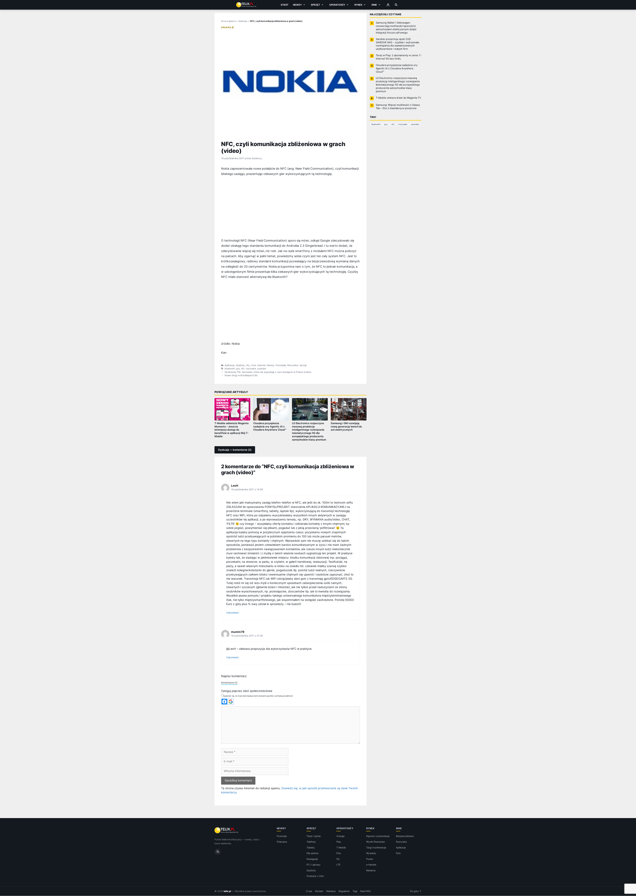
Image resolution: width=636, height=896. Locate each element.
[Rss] (217, 852)
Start (284, 4)
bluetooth (230, 368)
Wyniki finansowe (375, 841)
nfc (242, 368)
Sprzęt (315, 4)
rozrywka (251, 368)
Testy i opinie (314, 836)
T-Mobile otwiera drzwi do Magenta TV (398, 97)
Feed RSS (365, 891)
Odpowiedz (232, 612)
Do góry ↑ (416, 891)
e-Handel (371, 864)
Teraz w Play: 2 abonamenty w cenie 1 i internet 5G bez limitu (398, 57)
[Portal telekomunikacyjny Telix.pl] (226, 830)
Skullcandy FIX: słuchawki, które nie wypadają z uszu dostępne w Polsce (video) (268, 372)
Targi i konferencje (376, 847)
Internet (261, 365)
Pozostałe (281, 365)
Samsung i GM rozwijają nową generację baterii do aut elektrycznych (346, 426)
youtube (261, 368)
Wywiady (371, 853)
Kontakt (319, 891)
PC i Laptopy (313, 864)
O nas (309, 891)
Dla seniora (312, 853)
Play (338, 841)
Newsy (297, 4)
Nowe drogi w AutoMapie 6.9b (241, 375)
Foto (398, 853)
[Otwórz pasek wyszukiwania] (396, 5)
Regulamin (344, 891)
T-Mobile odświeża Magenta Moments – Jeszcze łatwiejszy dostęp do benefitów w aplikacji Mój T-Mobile (231, 430)
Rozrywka (292, 365)
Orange (340, 836)
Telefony (311, 841)
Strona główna (228, 21)
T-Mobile (341, 847)
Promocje (282, 836)
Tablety (311, 847)
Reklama (370, 870)
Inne (374, 4)
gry (238, 368)
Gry (248, 365)
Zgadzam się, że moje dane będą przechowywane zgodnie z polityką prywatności (258, 696)
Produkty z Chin (315, 876)
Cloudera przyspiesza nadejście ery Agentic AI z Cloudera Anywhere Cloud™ (269, 426)
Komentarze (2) (229, 682)
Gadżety (240, 365)
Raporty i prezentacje (377, 836)
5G (338, 859)
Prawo (369, 859)
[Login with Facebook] (224, 701)
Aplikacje (242, 21)
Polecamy (282, 841)
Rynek (358, 4)
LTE (338, 864)
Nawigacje (312, 859)
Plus (338, 853)
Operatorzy (337, 4)
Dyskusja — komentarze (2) (234, 449)
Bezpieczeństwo (405, 836)
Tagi (355, 891)
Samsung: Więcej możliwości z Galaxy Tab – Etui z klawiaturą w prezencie (398, 106)
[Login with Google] (231, 701)
